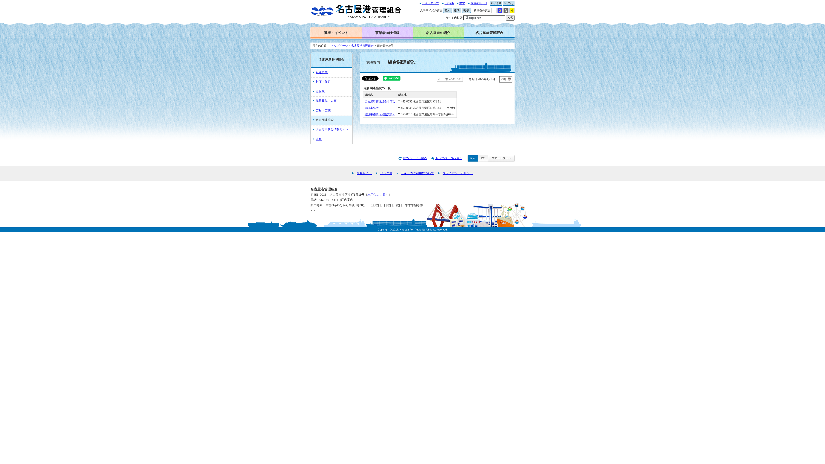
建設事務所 (372, 108)
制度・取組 (323, 81)
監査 (319, 139)
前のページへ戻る (415, 158)
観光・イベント (336, 33)
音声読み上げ (479, 3)
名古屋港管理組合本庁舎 (380, 101)
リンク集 (386, 173)
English (449, 3)
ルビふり (496, 3)
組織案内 (322, 72)
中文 (462, 3)
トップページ (339, 45)
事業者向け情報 (387, 33)
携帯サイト (364, 173)
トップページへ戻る (448, 158)
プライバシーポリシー (458, 173)
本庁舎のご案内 (377, 194)
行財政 (320, 91)
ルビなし (509, 3)
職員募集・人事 (326, 100)
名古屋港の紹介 (438, 33)
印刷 (503, 79)
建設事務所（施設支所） (380, 114)
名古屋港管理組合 (362, 45)
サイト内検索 (454, 17)
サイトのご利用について (417, 173)
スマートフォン (501, 158)
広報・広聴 (323, 110)
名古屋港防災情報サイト (332, 129)
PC (483, 158)
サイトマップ (430, 3)
